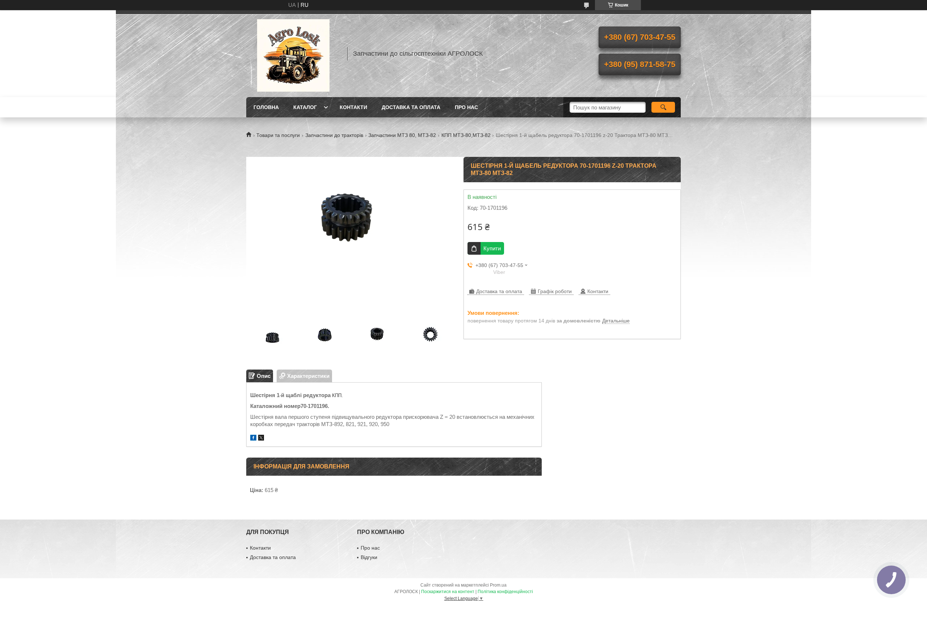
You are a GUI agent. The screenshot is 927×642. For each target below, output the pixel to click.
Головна (266, 107)
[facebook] (253, 438)
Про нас (466, 107)
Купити (492, 248)
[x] (261, 438)
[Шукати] (663, 107)
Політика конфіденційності (505, 591)
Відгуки (369, 557)
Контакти (353, 107)
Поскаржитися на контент (447, 591)
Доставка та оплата (411, 107)
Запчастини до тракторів (334, 135)
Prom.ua (498, 585)
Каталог (305, 107)
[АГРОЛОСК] (293, 54)
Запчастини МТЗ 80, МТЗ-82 (402, 135)
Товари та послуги (278, 135)
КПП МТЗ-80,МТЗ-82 (466, 135)
